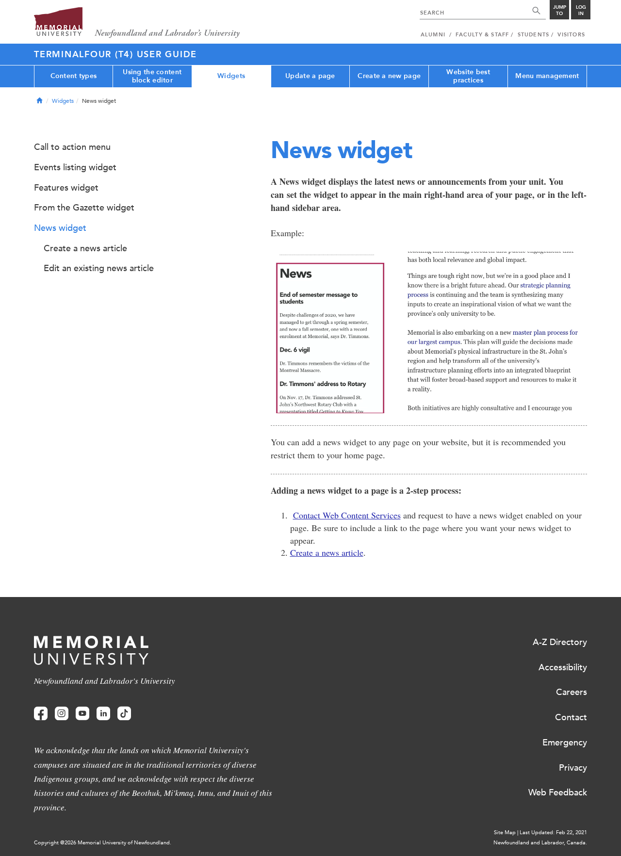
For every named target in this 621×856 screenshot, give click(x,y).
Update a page (310, 76)
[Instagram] (61, 714)
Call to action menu (72, 147)
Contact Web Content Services (347, 515)
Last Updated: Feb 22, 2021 (553, 832)
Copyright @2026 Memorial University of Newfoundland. (102, 843)
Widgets (231, 76)
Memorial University (137, 23)
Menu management (547, 76)
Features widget (66, 187)
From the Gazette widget (84, 207)
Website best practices (468, 76)
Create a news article (326, 552)
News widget (60, 228)
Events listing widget (75, 167)
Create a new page (389, 76)
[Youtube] (82, 714)
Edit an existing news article (99, 268)
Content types (73, 76)
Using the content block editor (152, 76)
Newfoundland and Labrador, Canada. (540, 843)
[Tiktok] (124, 714)
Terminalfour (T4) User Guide (115, 54)
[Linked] (103, 714)
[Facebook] (41, 714)
